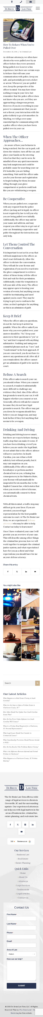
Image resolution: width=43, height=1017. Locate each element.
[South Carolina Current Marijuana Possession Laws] (30, 616)
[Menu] (36, 8)
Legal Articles (23, 893)
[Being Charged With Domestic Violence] (12, 634)
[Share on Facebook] (7, 571)
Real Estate (23, 858)
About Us (23, 877)
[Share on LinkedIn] (26, 571)
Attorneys (23, 881)
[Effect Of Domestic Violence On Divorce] (30, 634)
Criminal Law (27, 52)
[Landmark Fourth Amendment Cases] (30, 598)
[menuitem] (36, 8)
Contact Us (23, 897)
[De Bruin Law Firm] (17, 8)
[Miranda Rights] (12, 616)
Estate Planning (23, 863)
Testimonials (23, 889)
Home (23, 873)
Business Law (23, 854)
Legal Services (23, 885)
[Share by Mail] (35, 571)
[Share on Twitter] (16, 571)
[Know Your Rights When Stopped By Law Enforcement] (12, 598)
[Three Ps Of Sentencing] (12, 652)
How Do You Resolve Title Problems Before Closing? (21, 747)
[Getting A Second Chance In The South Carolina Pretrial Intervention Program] (30, 652)
